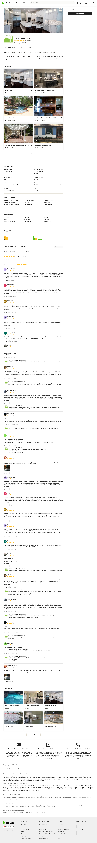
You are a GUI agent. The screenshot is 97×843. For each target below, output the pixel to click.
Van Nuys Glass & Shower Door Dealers (22, 805)
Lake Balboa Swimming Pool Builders (80, 797)
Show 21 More (7, 207)
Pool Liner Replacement (30, 812)
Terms (22, 831)
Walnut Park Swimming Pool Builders (65, 796)
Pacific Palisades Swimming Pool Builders (30, 796)
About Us (6, 52)
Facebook (80, 829)
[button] (33, 237)
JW (5, 435)
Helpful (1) (7, 424)
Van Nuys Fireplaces (8, 805)
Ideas (25, 3)
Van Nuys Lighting (80, 805)
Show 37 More (7, 224)
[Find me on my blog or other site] (37, 190)
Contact (59, 836)
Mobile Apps (24, 836)
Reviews (45, 52)
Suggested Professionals (63, 829)
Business (19, 52)
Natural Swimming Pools (9, 812)
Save (29, 47)
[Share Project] (31, 90)
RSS (79, 834)
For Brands (42, 836)
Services (26, 52)
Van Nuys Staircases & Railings (48, 806)
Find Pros (9, 3)
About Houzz (24, 824)
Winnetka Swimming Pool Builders (82, 796)
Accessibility (61, 831)
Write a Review (58, 246)
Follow (60, 184)
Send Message (80, 13)
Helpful (7, 280)
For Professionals (43, 824)
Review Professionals (63, 827)
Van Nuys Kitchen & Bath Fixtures (67, 805)
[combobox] (52, 2)
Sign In (59, 838)
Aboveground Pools (41, 812)
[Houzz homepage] (2, 3)
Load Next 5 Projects (33, 153)
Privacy (23, 829)
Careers (23, 827)
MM (5, 285)
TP (5, 333)
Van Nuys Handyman (38, 805)
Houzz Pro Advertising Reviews (46, 831)
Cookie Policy (24, 833)
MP (5, 317)
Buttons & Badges (43, 838)
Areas (31, 52)
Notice (27, 829)
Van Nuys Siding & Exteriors (17, 806)
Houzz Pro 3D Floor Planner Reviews (48, 833)
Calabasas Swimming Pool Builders (11, 796)
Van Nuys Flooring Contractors (51, 805)
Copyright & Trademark (26, 838)
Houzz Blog (81, 824)
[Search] (31, 2)
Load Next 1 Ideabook (33, 735)
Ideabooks (52, 52)
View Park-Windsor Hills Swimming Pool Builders (59, 797)
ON (5, 269)
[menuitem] (9, 3)
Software (17, 3)
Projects (13, 52)
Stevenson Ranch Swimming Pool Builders (13, 797)
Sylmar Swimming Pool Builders (48, 796)
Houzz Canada (61, 824)
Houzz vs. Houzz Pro (44, 827)
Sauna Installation (19, 812)
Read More (6, 59)
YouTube (80, 831)
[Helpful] (4, 280)
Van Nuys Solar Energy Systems (32, 806)
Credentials (38, 52)
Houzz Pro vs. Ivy (43, 829)
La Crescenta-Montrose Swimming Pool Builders (35, 797)
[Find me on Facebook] (34, 190)
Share (21, 47)
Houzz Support (61, 833)
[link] (7, 277)
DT (5, 301)
